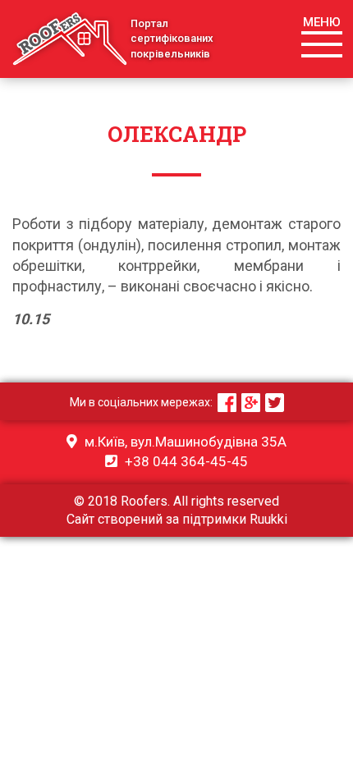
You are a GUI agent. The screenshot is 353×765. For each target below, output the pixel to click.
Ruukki (268, 519)
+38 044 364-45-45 (184, 461)
